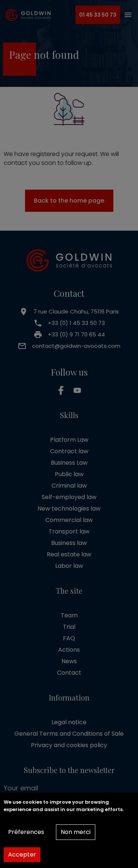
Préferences (26, 832)
